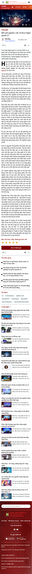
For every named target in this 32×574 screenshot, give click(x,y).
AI (2, 295)
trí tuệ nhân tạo (10, 295)
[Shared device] (25, 45)
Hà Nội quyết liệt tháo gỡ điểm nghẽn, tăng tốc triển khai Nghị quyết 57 (16, 281)
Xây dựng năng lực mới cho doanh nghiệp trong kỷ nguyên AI (15, 268)
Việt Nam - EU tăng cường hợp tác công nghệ (14, 464)
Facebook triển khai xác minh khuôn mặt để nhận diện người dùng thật (15, 362)
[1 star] (2, 242)
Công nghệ (4, 30)
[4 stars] (13, 242)
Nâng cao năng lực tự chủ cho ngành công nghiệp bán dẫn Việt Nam (15, 399)
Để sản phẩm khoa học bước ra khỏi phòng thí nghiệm (13, 451)
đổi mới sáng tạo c (7, 302)
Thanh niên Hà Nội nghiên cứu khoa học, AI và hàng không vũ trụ (15, 274)
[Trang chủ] (12, 7)
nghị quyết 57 (5, 298)
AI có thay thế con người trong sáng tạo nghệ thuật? (14, 478)
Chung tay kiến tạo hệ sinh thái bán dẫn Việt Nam (15, 438)
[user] (29, 2)
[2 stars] (6, 242)
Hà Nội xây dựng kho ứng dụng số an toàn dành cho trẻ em (15, 324)
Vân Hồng (7, 39)
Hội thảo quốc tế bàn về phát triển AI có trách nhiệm (15, 386)
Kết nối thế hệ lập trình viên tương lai (14, 374)
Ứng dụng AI (15, 298)
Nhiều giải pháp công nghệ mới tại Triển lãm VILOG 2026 (15, 311)
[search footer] (3, 506)
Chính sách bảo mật (25, 521)
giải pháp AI (24, 298)
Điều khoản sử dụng (13, 521)
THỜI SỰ (17, 7)
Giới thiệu (4, 521)
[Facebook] (14, 530)
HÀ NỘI (25, 7)
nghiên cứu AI (20, 295)
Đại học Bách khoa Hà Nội (21, 302)
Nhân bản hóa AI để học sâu (11, 336)
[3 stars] (9, 242)
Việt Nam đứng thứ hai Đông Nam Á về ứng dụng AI (14, 491)
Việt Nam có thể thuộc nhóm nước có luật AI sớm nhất (16, 262)
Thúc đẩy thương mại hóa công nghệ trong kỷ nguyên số (14, 425)
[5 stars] (16, 242)
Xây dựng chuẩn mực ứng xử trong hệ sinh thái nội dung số (14, 348)
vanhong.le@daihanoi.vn (10, 40)
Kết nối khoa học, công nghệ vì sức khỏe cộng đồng (15, 412)
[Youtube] (17, 530)
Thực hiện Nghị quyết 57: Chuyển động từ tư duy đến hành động (16, 287)
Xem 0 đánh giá (16, 248)
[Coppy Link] (28, 45)
